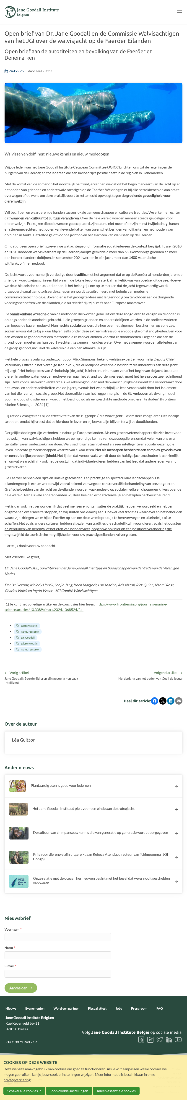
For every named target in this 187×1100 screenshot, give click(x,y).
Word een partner (66, 1008)
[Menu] (177, 12)
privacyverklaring (17, 1080)
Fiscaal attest (97, 1008)
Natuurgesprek (30, 631)
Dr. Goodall (28, 637)
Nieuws (10, 1008)
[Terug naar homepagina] (32, 12)
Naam (10, 948)
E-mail (10, 966)
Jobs (119, 1008)
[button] (154, 701)
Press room (139, 1008)
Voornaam (13, 929)
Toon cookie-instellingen (69, 1091)
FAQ (159, 1008)
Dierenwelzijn (29, 625)
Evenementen (34, 1008)
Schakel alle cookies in (24, 1091)
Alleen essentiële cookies (116, 1091)
